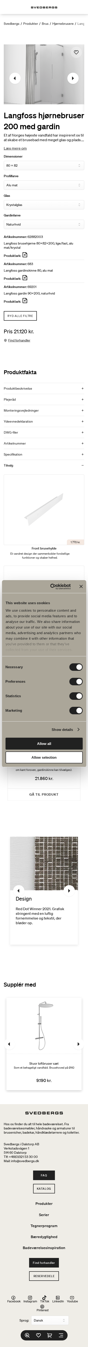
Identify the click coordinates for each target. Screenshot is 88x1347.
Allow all (44, 744)
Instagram (30, 1301)
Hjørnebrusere (63, 24)
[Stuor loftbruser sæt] (44, 1044)
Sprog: (24, 1320)
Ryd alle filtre (20, 316)
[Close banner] (81, 586)
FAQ (44, 1175)
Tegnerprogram (44, 1225)
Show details (62, 730)
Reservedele (44, 1276)
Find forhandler (19, 340)
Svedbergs (11, 24)
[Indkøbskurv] (50, 1335)
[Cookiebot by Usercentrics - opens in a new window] (52, 587)
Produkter (30, 24)
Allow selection (44, 757)
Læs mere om (15, 148)
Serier (44, 1214)
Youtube (72, 1301)
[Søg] (27, 1335)
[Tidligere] (15, 78)
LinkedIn (58, 1301)
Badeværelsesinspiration (44, 1247)
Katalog (44, 1189)
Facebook (14, 1301)
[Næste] (73, 78)
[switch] (76, 681)
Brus (45, 24)
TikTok (44, 1301)
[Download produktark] (25, 257)
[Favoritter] (38, 1335)
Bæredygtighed (44, 1236)
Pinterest (43, 1310)
